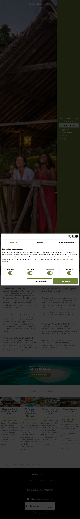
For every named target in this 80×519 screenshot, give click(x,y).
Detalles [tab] (40, 242)
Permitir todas (65, 281)
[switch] (30, 273)
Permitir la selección (40, 281)
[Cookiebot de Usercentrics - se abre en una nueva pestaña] (69, 236)
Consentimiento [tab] (13, 242)
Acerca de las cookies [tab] (66, 242)
